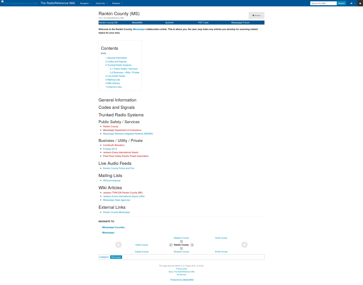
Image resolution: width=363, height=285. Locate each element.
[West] (171, 244)
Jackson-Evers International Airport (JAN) (124, 196)
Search (341, 3)
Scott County (221, 237)
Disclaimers (181, 274)
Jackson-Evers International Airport (120, 152)
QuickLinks (100, 3)
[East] (192, 244)
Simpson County (181, 251)
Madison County (181, 237)
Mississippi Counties (113, 227)
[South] (181, 248)
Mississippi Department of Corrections (122, 130)
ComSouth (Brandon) (113, 145)
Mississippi (139, 29)
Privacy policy (181, 268)
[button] (102, 44)
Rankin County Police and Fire (118, 168)
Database (116, 3)
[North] (181, 241)
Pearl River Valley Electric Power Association (126, 156)
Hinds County (141, 244)
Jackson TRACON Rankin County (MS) (123, 192)
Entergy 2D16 (110, 148)
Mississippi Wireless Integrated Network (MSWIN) (128, 133)
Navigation (84, 3)
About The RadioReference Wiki (182, 271)
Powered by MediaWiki (182, 279)
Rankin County (110, 126)
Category (103, 256)
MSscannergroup (111, 180)
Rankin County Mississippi (116, 212)
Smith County (221, 251)
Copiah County (142, 251)
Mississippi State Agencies (116, 200)
